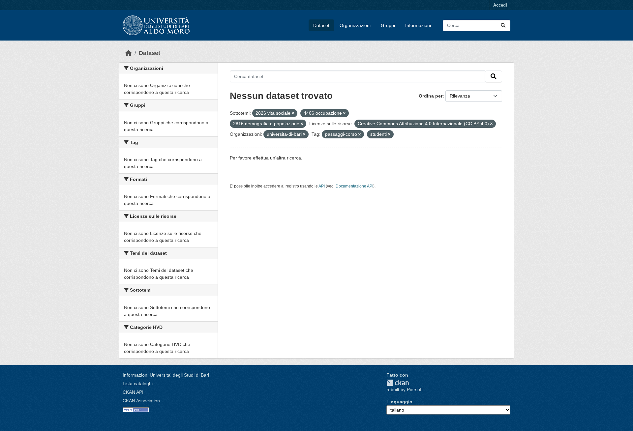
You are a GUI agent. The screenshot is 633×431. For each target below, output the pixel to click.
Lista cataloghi (138, 383)
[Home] (128, 53)
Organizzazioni (355, 25)
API (321, 186)
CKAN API (133, 392)
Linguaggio (399, 401)
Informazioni (418, 25)
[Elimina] (293, 113)
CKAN (397, 382)
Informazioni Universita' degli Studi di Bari (166, 375)
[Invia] (503, 25)
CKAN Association (141, 400)
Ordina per (430, 96)
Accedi (500, 5)
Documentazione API (354, 186)
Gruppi (388, 25)
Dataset (321, 25)
